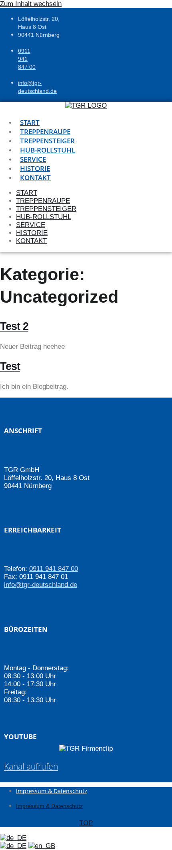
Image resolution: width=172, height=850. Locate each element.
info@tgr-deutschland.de (40, 585)
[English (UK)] (41, 846)
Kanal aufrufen (31, 766)
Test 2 (14, 326)
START (30, 122)
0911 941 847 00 (27, 59)
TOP (86, 823)
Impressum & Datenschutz (51, 791)
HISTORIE (35, 168)
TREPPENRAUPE (45, 131)
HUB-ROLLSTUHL (47, 150)
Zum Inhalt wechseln (31, 4)
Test (10, 366)
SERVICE (33, 159)
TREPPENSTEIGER (47, 140)
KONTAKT (35, 177)
